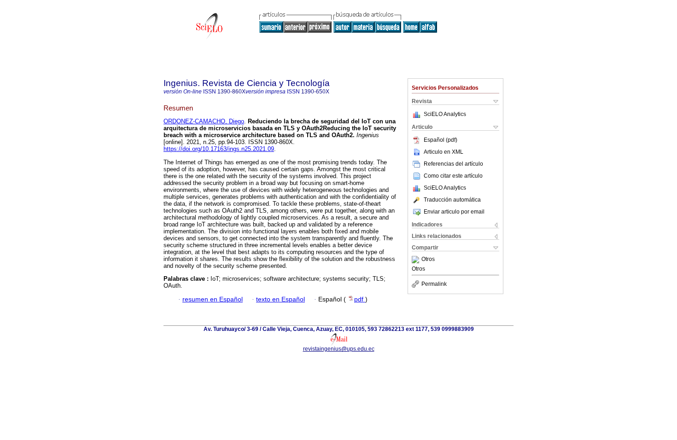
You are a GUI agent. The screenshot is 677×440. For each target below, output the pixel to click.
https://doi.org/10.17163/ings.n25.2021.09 (218, 148)
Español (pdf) (440, 140)
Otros (428, 259)
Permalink (434, 284)
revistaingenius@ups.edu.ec (338, 349)
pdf (359, 299)
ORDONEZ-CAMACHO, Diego (203, 121)
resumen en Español (212, 299)
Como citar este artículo (453, 176)
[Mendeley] (416, 259)
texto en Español (280, 299)
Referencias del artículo (453, 164)
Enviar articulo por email (454, 211)
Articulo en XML (443, 152)
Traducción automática (452, 200)
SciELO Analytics (445, 114)
